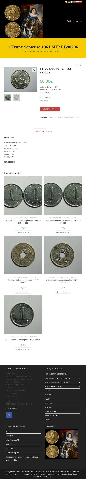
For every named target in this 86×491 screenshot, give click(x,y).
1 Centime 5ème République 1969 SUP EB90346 (23, 340)
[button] (34, 70)
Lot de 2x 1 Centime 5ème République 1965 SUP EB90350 (63, 221)
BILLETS (47, 399)
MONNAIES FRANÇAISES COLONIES (57, 382)
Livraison (9, 448)
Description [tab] (39, 131)
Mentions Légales (12, 474)
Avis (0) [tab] (49, 131)
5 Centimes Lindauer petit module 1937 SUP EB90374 (62, 281)
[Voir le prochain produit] (80, 65)
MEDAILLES (49, 403)
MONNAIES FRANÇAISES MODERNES (67, 117)
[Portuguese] (74, 2)
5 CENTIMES (12, 277)
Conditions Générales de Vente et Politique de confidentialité (45, 474)
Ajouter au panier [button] (23, 232)
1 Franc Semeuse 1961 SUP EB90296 (49, 51)
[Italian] (71, 2)
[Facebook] (9, 415)
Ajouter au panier (50, 109)
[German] (68, 2)
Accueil (8, 431)
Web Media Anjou (46, 476)
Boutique (9, 436)
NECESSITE (48, 395)
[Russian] (77, 2)
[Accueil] (26, 51)
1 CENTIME (12, 218)
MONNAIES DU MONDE (53, 386)
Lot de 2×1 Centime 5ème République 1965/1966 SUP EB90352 (23, 221)
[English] (65, 2)
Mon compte (10, 444)
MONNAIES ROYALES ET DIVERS (56, 374)
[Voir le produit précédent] (76, 65)
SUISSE (47, 420)
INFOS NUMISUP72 (51, 416)
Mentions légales (12, 453)
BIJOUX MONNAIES (51, 411)
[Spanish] (80, 2)
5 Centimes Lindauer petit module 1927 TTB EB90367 (23, 281)
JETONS (47, 391)
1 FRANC (51, 117)
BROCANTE (49, 407)
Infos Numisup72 (12, 440)
